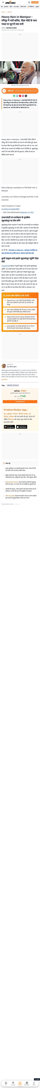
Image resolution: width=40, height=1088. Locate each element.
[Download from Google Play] (9, 427)
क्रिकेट (6, 416)
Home (3, 12)
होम (2, 6)
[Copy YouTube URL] (20, 96)
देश (5, 414)
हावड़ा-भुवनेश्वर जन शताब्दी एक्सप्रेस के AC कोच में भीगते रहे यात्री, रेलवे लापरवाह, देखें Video (20, 327)
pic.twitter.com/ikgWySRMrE (10, 209)
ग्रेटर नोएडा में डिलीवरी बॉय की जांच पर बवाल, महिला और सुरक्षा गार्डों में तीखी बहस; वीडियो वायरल (21, 311)
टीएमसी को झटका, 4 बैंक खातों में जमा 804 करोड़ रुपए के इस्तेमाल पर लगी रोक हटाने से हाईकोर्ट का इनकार (20, 490)
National (10, 12)
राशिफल (11, 416)
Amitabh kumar (11, 28)
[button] (20, 72)
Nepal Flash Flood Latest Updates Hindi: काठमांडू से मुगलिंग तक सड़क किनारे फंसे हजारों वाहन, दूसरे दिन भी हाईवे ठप (21, 319)
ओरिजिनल (31, 6)
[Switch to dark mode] (29, 2)
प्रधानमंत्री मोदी (5, 266)
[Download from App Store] (21, 427)
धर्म (30, 414)
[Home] (10, 2)
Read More (4, 379)
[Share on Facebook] (17, 96)
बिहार (11, 6)
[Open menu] (3, 2)
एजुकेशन (38, 6)
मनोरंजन (15, 414)
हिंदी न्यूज (11, 419)
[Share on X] (26, 96)
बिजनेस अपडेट (23, 414)
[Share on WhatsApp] (14, 96)
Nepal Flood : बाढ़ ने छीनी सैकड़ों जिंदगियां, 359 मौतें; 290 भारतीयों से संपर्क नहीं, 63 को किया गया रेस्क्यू (20, 302)
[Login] (20, 1083)
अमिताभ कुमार (13, 367)
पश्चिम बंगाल (23, 6)
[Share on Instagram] (23, 96)
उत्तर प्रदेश (16, 6)
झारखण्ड (6, 6)
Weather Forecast (12, 385)
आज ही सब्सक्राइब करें (20, 401)
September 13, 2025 (27, 212)
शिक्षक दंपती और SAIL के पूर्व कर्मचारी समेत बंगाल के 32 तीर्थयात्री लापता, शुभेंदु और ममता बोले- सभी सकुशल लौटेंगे (21, 476)
